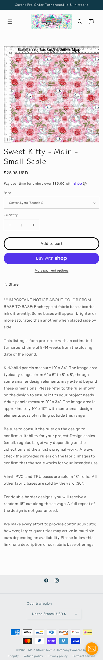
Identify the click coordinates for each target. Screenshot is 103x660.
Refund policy (33, 656)
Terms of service (83, 656)
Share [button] (14, 284)
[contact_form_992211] (92, 648)
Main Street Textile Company (49, 650)
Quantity (11, 215)
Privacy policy (58, 656)
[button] (10, 21)
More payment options (51, 270)
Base (7, 193)
